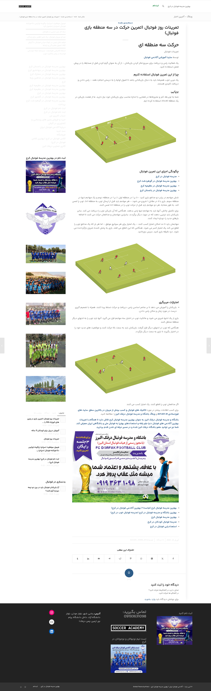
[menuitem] (179, 6)
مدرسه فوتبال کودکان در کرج (162, 522)
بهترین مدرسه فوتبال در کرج (51, 93)
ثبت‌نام (156, 5)
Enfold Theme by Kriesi (141, 687)
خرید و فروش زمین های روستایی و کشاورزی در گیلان (48, 121)
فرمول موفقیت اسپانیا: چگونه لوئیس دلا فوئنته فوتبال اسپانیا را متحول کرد (46, 25)
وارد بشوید (150, 599)
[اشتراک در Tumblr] (77, 559)
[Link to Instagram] (25, 687)
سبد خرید (61, 131)
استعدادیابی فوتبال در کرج (163, 526)
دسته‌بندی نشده (125, 23)
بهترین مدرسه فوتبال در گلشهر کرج (48, 97)
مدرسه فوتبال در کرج (166, 176)
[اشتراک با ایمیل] (99, 559)
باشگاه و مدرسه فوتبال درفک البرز (162, 420)
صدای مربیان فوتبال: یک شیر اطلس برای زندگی (46, 37)
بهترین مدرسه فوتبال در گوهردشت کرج (157, 181)
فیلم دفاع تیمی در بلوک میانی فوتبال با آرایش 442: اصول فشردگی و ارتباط (47, 44)
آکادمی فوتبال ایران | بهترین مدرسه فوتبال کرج (167, 687)
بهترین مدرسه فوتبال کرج (164, 517)
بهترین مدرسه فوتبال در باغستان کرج (158, 190)
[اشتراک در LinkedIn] (88, 559)
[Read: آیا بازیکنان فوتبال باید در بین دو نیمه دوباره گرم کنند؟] (63, 488)
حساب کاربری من (57, 116)
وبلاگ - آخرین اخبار (183, 17)
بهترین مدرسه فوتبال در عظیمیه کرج (159, 186)
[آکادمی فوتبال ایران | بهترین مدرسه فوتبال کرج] (25, 6)
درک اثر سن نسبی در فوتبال (54, 31)
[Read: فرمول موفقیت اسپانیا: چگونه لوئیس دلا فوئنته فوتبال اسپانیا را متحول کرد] (63, 448)
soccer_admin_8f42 (139, 540)
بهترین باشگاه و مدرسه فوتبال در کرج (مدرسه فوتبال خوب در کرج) (144, 512)
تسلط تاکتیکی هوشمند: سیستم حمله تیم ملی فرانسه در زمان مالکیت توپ (47, 52)
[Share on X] (152, 559)
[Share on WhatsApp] (141, 559)
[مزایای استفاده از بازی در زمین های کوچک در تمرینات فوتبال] (209, 345)
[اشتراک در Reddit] (120, 559)
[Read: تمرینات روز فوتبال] (63, 440)
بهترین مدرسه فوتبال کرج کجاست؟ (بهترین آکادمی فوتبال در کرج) (144, 508)
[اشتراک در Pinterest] (130, 559)
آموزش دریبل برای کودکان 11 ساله (45, 430)
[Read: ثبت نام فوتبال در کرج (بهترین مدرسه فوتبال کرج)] (63, 460)
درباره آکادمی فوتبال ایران (53, 127)
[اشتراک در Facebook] (173, 559)
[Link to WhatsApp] (21, 687)
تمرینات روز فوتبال (51, 438)
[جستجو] (163, 6)
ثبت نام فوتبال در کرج (55, 108)
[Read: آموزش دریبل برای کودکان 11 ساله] (63, 431)
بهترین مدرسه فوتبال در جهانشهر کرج (47, 70)
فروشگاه (61, 135)
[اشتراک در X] (162, 559)
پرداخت (62, 104)
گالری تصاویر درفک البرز (54, 146)
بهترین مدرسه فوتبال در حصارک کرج (48, 74)
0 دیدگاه (160, 540)
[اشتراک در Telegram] (109, 559)
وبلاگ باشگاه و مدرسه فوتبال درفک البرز (135, 414)
